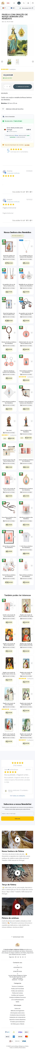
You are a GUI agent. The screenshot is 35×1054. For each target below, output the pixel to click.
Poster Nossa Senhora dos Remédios (9, 546)
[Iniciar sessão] (28, 3)
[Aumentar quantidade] (9, 86)
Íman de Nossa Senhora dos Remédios (26, 371)
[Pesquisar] (24, 3)
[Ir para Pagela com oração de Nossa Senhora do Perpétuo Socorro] (9, 634)
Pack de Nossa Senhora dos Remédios (8, 575)
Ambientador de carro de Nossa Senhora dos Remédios (26, 342)
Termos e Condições (17, 986)
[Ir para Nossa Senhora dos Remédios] (26, 421)
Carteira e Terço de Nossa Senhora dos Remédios (26, 402)
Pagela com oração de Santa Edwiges (9, 704)
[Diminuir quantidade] (4, 86)
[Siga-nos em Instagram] (16, 957)
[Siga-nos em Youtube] (23, 957)
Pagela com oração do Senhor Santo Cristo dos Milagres (9, 673)
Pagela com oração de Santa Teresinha (26, 673)
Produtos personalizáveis (17, 1021)
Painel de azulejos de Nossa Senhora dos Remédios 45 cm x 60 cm (9, 256)
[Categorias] (19, 3)
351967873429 (17, 971)
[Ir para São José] (9, 421)
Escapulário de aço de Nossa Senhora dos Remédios (9, 285)
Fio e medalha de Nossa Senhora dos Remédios (26, 256)
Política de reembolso (17, 991)
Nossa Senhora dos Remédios (26, 431)
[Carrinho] (33, 3)
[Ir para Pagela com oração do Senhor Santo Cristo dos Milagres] (9, 663)
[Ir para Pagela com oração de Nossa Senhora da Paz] (9, 725)
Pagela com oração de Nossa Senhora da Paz (9, 734)
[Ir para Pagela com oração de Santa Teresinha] (26, 663)
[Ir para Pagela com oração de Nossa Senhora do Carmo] (26, 605)
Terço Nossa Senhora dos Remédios (9, 518)
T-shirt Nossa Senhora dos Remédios (26, 546)
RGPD (17, 1001)
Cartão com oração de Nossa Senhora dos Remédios (9, 489)
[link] (17, 790)
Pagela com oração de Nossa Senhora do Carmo (26, 615)
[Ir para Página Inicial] (3, 3)
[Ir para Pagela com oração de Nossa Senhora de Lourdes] (26, 725)
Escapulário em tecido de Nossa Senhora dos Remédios (26, 314)
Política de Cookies (17, 993)
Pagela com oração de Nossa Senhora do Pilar (26, 644)
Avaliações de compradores (17, 1017)
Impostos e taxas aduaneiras (17, 1019)
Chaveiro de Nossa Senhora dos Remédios (9, 371)
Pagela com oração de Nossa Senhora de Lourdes (26, 734)
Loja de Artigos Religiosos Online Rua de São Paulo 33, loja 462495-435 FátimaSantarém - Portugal (17, 977)
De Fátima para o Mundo (17, 1024)
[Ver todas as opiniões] (17, 762)
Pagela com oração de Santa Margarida (26, 704)
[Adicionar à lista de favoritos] (14, 246)
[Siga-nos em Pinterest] (25, 957)
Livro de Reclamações (17, 999)
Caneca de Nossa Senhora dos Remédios (26, 460)
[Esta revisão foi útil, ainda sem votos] (27, 192)
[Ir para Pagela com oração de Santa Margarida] (26, 694)
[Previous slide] (2, 62)
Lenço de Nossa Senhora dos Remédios (9, 402)
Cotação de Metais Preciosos (17, 997)
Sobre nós (17, 1008)
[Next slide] (32, 62)
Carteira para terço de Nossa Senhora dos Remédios (9, 460)
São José (8, 430)
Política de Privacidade (17, 988)
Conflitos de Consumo (17, 995)
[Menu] (14, 3)
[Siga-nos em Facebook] (18, 957)
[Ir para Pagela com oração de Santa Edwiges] (9, 694)
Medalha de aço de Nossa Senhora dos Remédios (26, 285)
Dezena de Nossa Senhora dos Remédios (9, 342)
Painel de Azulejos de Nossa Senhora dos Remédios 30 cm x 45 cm (9, 314)
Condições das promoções (17, 1015)
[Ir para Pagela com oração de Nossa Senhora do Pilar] (26, 634)
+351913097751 (17, 967)
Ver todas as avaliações (17, 796)
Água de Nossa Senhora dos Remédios (26, 575)
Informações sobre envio (17, 1013)
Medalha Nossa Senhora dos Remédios (26, 489)
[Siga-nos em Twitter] (20, 957)
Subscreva (17, 818)
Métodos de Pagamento (17, 1010)
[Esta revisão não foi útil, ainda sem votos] (30, 192)
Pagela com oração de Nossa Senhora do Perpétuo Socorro (9, 644)
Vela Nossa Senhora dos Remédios (26, 518)
